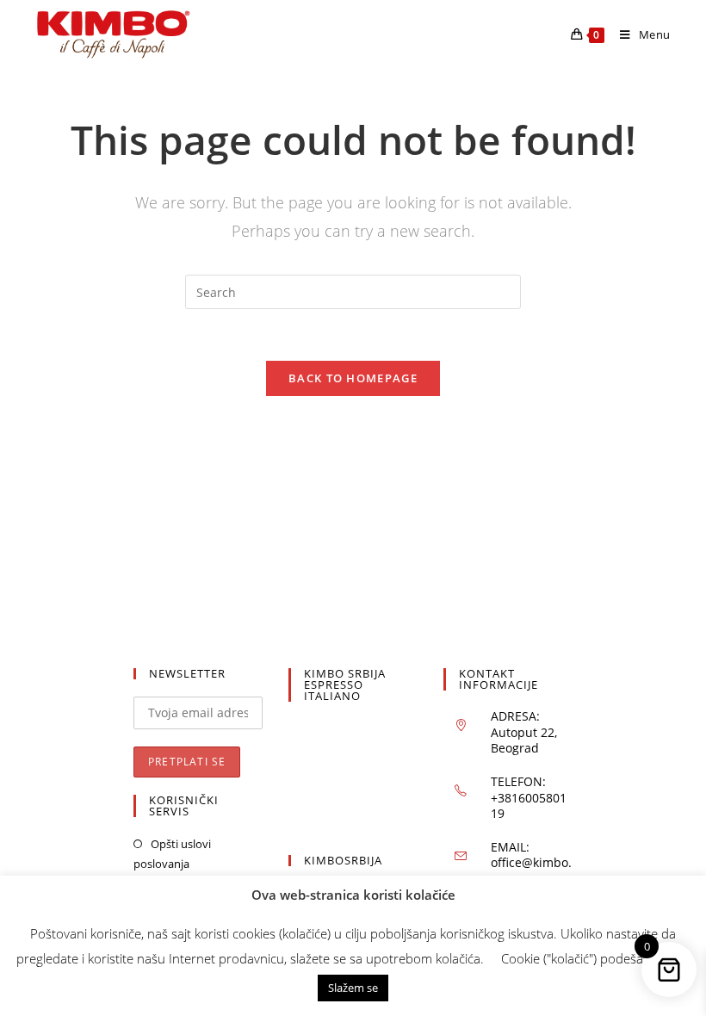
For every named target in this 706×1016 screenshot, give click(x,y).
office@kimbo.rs (531, 870)
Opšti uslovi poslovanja (172, 853)
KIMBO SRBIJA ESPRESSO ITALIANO (345, 684)
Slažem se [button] (353, 987)
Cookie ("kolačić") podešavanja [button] (587, 958)
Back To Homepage (353, 378)
